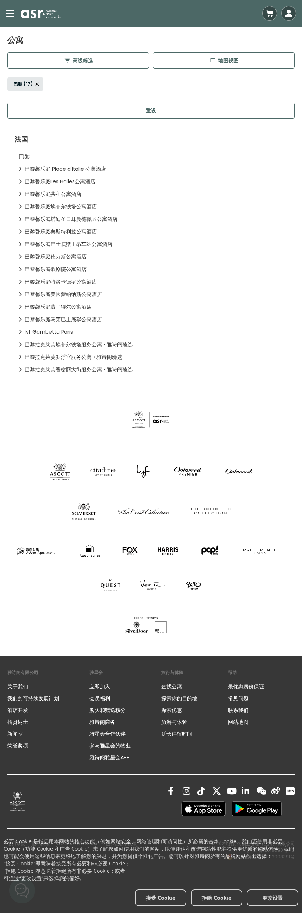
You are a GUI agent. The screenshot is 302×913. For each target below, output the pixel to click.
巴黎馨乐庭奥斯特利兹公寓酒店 (61, 231)
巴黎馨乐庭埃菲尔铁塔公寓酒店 (61, 206)
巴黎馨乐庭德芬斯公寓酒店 (56, 256)
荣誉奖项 (17, 745)
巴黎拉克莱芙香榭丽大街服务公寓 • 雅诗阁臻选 (79, 369)
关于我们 (17, 686)
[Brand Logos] (60, 471)
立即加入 (99, 686)
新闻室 (15, 733)
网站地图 (238, 722)
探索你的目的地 (179, 698)
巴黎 (24, 156)
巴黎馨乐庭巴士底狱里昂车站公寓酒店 (68, 244)
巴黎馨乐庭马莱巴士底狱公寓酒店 (63, 319)
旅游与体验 (175, 722)
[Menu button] (10, 13)
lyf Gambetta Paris (49, 332)
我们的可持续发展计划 (33, 698)
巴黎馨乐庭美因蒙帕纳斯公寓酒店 (63, 294)
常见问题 (238, 698)
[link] (17, 801)
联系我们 (238, 710)
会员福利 (99, 698)
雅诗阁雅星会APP (109, 757)
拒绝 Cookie (216, 897)
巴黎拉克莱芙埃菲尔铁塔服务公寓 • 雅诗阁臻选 (79, 344)
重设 (151, 110)
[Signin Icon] (288, 13)
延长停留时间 (176, 733)
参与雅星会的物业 (110, 745)
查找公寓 (171, 686)
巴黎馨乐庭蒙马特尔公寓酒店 (58, 306)
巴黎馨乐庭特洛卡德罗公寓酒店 (61, 281)
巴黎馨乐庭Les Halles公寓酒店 (60, 181)
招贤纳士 (17, 722)
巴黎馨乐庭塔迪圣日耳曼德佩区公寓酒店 (71, 219)
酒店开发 (17, 710)
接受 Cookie (160, 897)
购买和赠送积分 (107, 710)
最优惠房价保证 (246, 686)
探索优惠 (171, 710)
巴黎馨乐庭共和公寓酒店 (53, 194)
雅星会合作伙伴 (107, 733)
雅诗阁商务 (102, 722)
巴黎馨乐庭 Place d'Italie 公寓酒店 (65, 169)
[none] (48, 686)
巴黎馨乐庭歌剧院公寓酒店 (56, 269)
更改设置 (272, 897)
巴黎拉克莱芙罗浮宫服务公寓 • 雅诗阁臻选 (73, 357)
